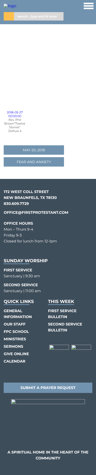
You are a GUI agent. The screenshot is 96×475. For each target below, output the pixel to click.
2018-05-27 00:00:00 (15, 114)
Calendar (14, 361)
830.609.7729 (16, 203)
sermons (13, 346)
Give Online (16, 353)
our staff (15, 324)
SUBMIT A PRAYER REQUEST (48, 387)
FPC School (16, 331)
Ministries (15, 339)
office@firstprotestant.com (36, 212)
